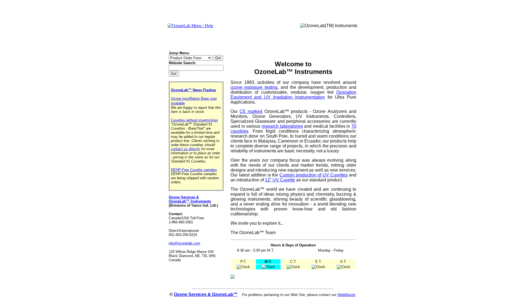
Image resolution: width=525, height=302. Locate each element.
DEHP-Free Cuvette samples (194, 170)
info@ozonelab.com (184, 243)
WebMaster (346, 295)
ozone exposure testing (254, 87)
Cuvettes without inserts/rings (194, 120)
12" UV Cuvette (280, 180)
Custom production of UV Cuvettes (313, 175)
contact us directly (185, 149)
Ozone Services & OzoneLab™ (206, 294)
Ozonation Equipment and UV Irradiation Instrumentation (293, 94)
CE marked (251, 111)
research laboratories (282, 126)
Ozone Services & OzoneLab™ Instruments (190, 199)
